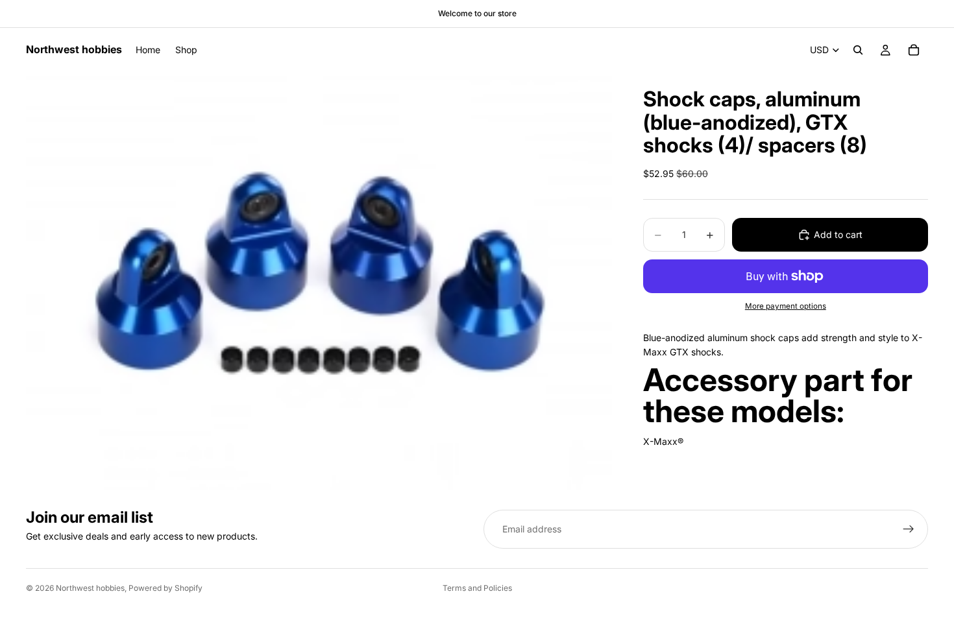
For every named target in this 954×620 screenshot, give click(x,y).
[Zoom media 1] (319, 281)
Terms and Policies (477, 588)
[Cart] (913, 50)
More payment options (785, 306)
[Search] (858, 50)
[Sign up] (908, 529)
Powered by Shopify (165, 588)
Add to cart (838, 234)
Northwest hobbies (90, 588)
